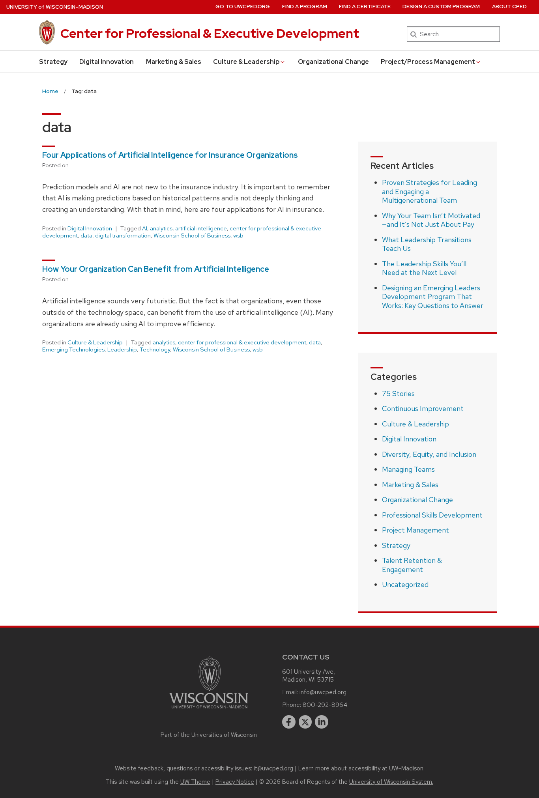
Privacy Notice (234, 782)
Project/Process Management (428, 62)
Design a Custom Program (441, 6)
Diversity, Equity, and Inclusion (429, 454)
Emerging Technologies (73, 349)
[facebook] (289, 722)
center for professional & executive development (242, 342)
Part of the (209, 735)
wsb (238, 235)
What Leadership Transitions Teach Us (427, 244)
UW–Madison (54, 7)
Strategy (53, 62)
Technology (155, 349)
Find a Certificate (365, 6)
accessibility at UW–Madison (385, 768)
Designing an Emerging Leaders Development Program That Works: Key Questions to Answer (432, 296)
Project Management (415, 529)
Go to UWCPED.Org (242, 6)
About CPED (509, 6)
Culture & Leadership (246, 62)
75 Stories (398, 393)
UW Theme (195, 782)
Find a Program (304, 6)
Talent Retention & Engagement (412, 565)
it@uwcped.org (273, 768)
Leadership (122, 349)
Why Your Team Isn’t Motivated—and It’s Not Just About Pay (431, 220)
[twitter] (305, 722)
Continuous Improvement (423, 408)
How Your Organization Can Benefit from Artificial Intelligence (156, 269)
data (86, 235)
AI (144, 228)
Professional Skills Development (432, 515)
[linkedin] (321, 722)
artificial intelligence (201, 228)
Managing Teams (408, 469)
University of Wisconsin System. (391, 782)
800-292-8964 (325, 705)
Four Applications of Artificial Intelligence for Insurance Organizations (170, 155)
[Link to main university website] (208, 710)
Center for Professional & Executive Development (209, 33)
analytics (161, 228)
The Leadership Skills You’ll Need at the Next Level (424, 268)
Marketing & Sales (173, 62)
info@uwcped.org (322, 692)
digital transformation (123, 235)
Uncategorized (405, 584)
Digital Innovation (106, 62)
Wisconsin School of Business (191, 235)
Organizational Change (333, 62)
